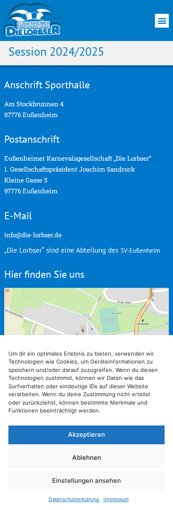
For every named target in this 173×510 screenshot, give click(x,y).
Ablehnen (86, 457)
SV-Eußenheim (140, 250)
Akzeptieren (86, 434)
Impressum (116, 499)
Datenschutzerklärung (74, 499)
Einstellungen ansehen (86, 480)
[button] (162, 21)
